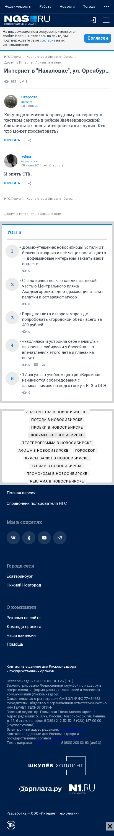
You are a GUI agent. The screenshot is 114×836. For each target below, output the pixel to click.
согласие (47, 40)
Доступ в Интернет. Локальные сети (32, 62)
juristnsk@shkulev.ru (69, 738)
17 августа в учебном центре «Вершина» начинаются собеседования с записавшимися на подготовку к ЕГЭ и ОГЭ (64, 380)
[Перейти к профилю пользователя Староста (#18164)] (10, 101)
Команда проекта (24, 626)
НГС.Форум (12, 57)
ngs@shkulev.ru (72, 729)
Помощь (15, 644)
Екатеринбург (20, 576)
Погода (89, 6)
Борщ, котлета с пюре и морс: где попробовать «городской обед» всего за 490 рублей (62, 319)
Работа (45, 6)
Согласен (97, 38)
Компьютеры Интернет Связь (50, 57)
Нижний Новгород (24, 585)
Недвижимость (18, 6)
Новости (67, 6)
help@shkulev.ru (46, 743)
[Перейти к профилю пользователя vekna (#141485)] (10, 161)
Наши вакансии (21, 635)
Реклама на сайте (24, 617)
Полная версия (21, 492)
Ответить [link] (12, 140)
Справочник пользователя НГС (37, 503)
